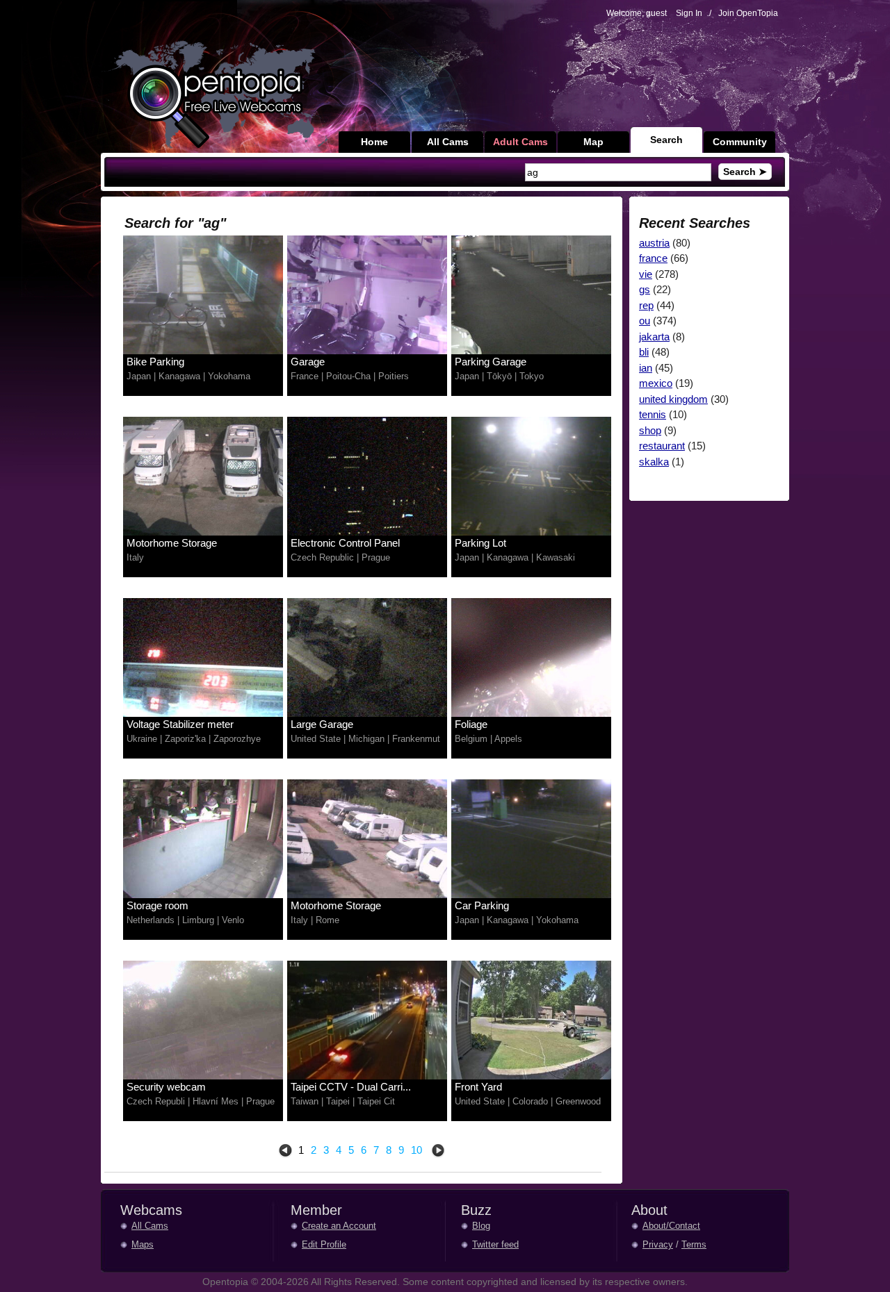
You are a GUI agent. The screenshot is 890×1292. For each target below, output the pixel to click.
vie (645, 274)
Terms (693, 1244)
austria (654, 243)
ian (645, 368)
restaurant (662, 446)
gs (644, 289)
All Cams (448, 141)
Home (374, 141)
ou (644, 320)
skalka (654, 461)
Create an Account (339, 1225)
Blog (481, 1225)
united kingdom (673, 399)
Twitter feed (495, 1244)
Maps (142, 1244)
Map (593, 141)
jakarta (654, 336)
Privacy (657, 1244)
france (653, 258)
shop (650, 430)
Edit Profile (324, 1244)
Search (666, 139)
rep (646, 305)
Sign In (689, 13)
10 (416, 1150)
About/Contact (671, 1225)
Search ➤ (745, 171)
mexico (655, 383)
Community (740, 141)
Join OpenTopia (748, 13)
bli (644, 352)
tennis (652, 414)
